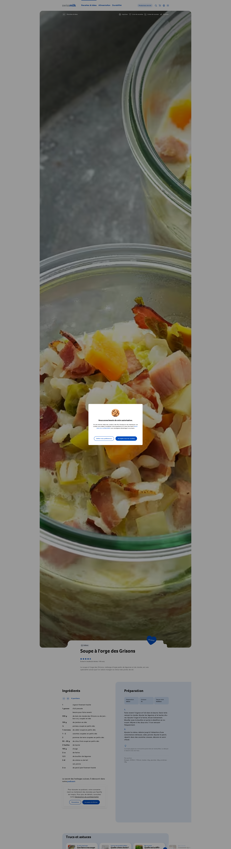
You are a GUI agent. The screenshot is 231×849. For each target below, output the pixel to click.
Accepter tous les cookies (126, 438)
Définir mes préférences (104, 438)
